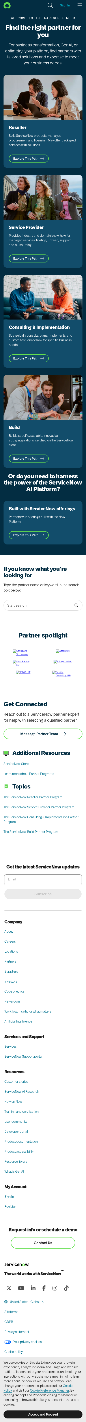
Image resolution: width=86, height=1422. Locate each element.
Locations (11, 951)
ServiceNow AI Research (21, 1092)
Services (10, 1047)
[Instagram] (54, 1288)
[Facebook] (44, 1288)
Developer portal (16, 1132)
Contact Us (43, 1243)
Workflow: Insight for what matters (27, 1011)
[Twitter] (8, 1288)
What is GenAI (14, 1172)
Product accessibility (19, 1152)
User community (15, 1122)
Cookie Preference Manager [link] (49, 1390)
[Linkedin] (33, 1288)
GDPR (8, 1322)
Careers (10, 941)
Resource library (15, 1162)
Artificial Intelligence (18, 1021)
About (8, 931)
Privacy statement (16, 1332)
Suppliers (11, 971)
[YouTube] (21, 1288)
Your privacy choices (27, 1342)
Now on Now (13, 1102)
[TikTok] (66, 1288)
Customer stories (16, 1082)
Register (10, 1207)
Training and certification (21, 1112)
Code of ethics (14, 991)
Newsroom (12, 1001)
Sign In (9, 1197)
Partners (10, 961)
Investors (10, 981)
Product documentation (21, 1142)
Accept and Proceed (43, 1414)
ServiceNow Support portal (23, 1057)
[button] (50, 5)
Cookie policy (13, 1352)
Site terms (11, 1312)
